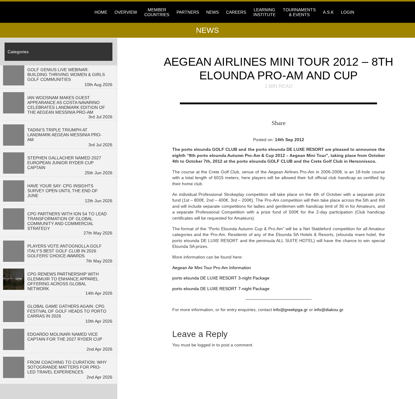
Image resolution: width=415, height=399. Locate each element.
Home (100, 12)
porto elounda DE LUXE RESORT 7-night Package (220, 288)
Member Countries (156, 12)
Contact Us (146, 373)
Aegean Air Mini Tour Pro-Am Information (211, 267)
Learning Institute (264, 12)
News (212, 12)
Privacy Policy (151, 377)
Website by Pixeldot (334, 382)
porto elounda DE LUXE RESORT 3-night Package (220, 278)
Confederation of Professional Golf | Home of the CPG (77, 12)
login (347, 12)
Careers (236, 12)
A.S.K (328, 12)
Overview (126, 12)
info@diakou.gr (328, 309)
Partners (188, 12)
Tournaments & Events (299, 12)
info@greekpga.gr (290, 309)
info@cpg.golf (229, 374)
